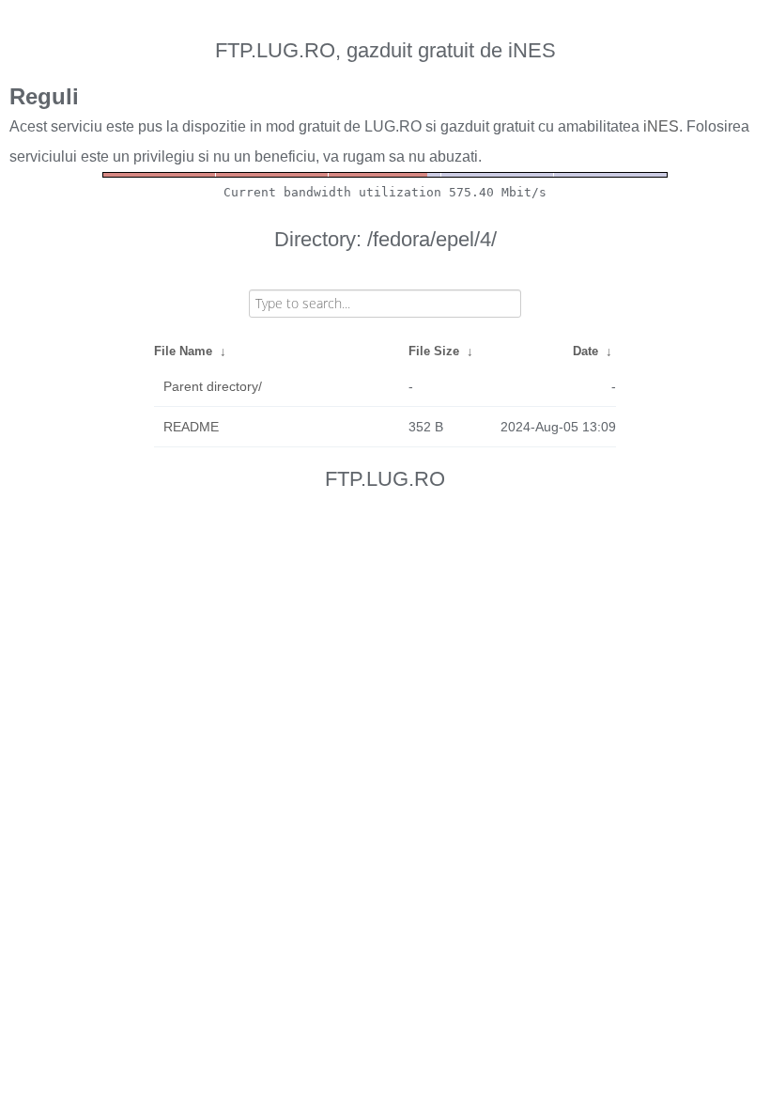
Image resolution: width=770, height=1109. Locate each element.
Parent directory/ (212, 386)
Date (585, 351)
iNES (661, 126)
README (191, 426)
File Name (183, 351)
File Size (433, 351)
